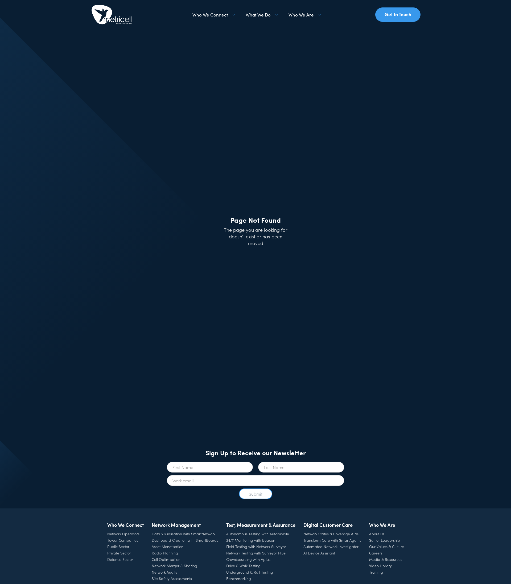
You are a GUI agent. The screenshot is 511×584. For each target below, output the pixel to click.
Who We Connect (125, 524)
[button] (212, 15)
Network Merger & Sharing (174, 565)
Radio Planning (165, 553)
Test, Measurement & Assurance (260, 524)
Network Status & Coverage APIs (330, 533)
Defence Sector (120, 559)
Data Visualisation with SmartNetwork (183, 533)
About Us (376, 533)
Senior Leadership (384, 540)
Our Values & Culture (386, 546)
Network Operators (123, 533)
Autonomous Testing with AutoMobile (257, 533)
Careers (375, 553)
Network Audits (164, 572)
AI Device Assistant (319, 553)
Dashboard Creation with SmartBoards (185, 540)
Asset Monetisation (167, 546)
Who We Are (382, 524)
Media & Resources (385, 559)
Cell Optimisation (166, 559)
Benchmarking (238, 578)
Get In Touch (398, 14)
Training (376, 572)
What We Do (258, 14)
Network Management (176, 524)
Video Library (380, 565)
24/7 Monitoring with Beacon (250, 540)
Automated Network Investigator (330, 546)
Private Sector (119, 553)
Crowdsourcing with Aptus (248, 559)
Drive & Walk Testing (243, 565)
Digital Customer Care (328, 524)
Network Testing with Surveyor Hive (256, 553)
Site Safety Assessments (172, 578)
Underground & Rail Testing (249, 572)
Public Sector (118, 546)
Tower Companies (122, 540)
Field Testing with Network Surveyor (256, 546)
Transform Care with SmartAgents (332, 540)
